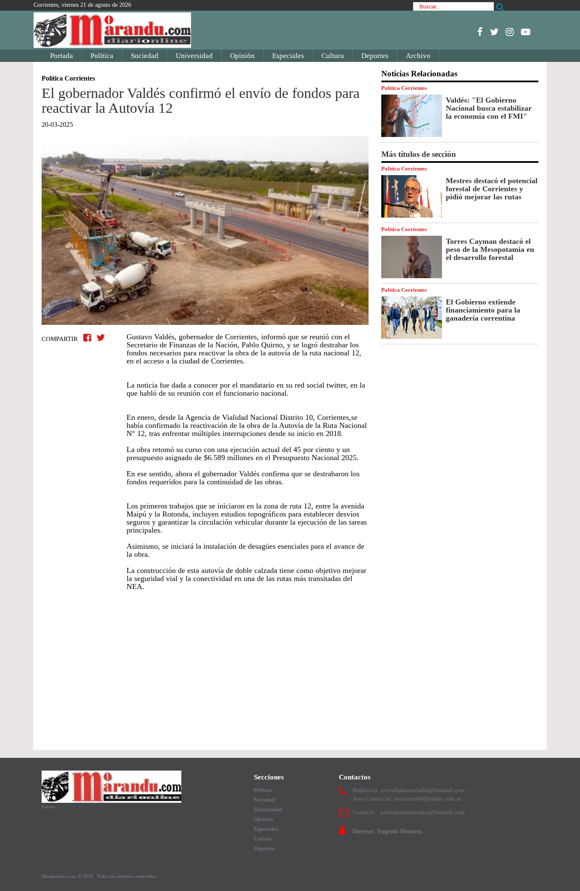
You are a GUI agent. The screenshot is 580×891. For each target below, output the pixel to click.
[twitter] (494, 32)
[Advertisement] (205, 666)
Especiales (288, 56)
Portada (61, 56)
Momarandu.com (59, 876)
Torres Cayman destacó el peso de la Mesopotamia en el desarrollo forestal (490, 249)
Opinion (263, 819)
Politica (263, 790)
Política (101, 56)
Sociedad (144, 56)
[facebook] (480, 32)
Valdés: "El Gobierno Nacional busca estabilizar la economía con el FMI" (489, 108)
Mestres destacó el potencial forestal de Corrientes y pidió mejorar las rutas (492, 188)
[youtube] (525, 32)
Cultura (332, 56)
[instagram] (510, 32)
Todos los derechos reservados (126, 876)
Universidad (194, 56)
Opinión (242, 56)
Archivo (418, 56)
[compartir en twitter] (100, 337)
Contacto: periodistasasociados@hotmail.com (409, 812)
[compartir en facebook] (88, 337)
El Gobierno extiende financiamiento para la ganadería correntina (483, 310)
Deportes (375, 56)
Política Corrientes (404, 88)
